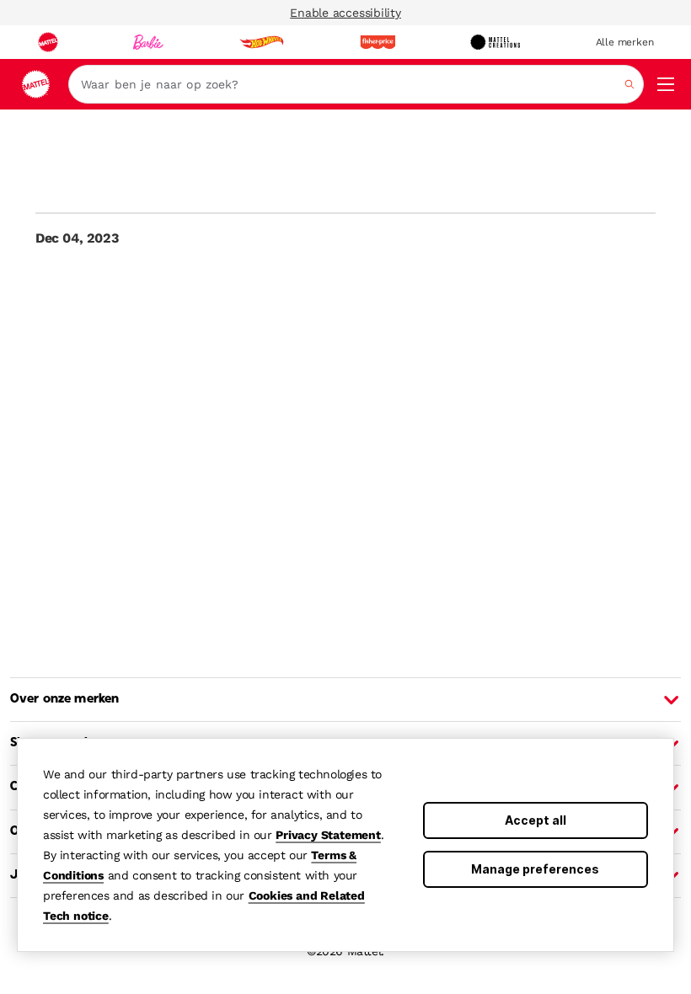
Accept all (535, 820)
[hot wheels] (261, 42)
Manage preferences (535, 869)
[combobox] (356, 84)
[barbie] (148, 42)
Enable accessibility (345, 13)
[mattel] (48, 42)
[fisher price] (377, 42)
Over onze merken (64, 699)
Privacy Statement (328, 835)
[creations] (495, 42)
